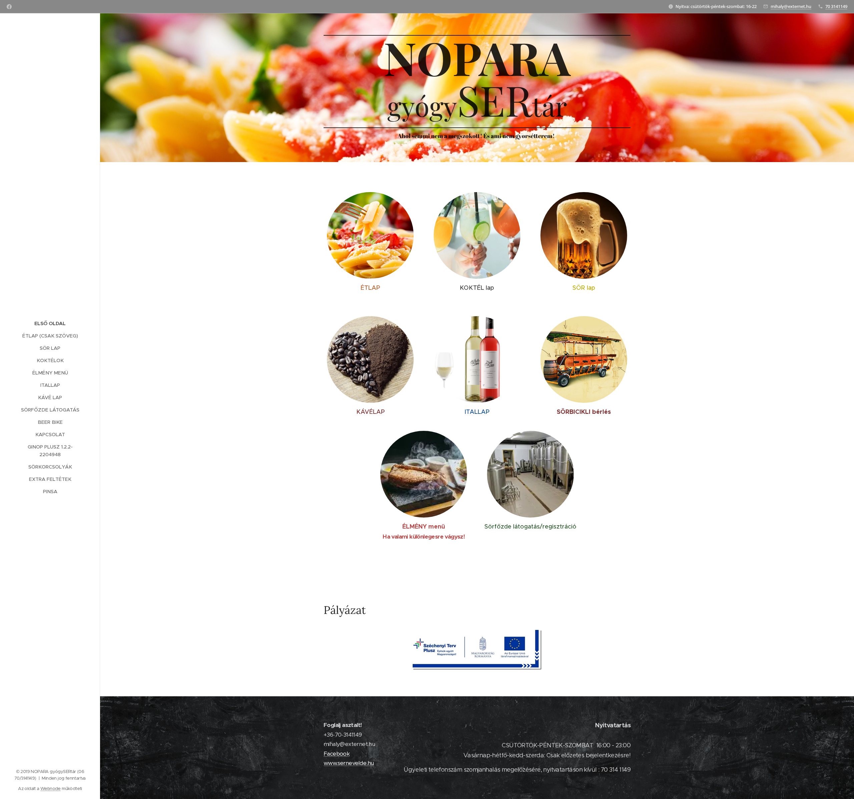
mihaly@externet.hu (791, 6)
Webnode (50, 788)
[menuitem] (50, 323)
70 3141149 (836, 6)
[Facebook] (9, 6)
